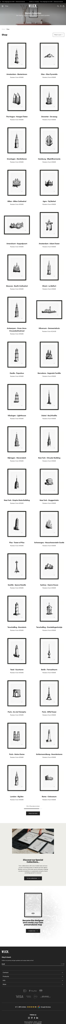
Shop (6, 6)
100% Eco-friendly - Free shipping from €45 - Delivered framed (46, 1)
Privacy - (36, 1021)
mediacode (38, 1023)
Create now (31, 931)
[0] (63, 6)
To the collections (32, 878)
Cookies (40, 1021)
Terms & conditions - (29, 1021)
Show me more (33, 813)
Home (3, 29)
